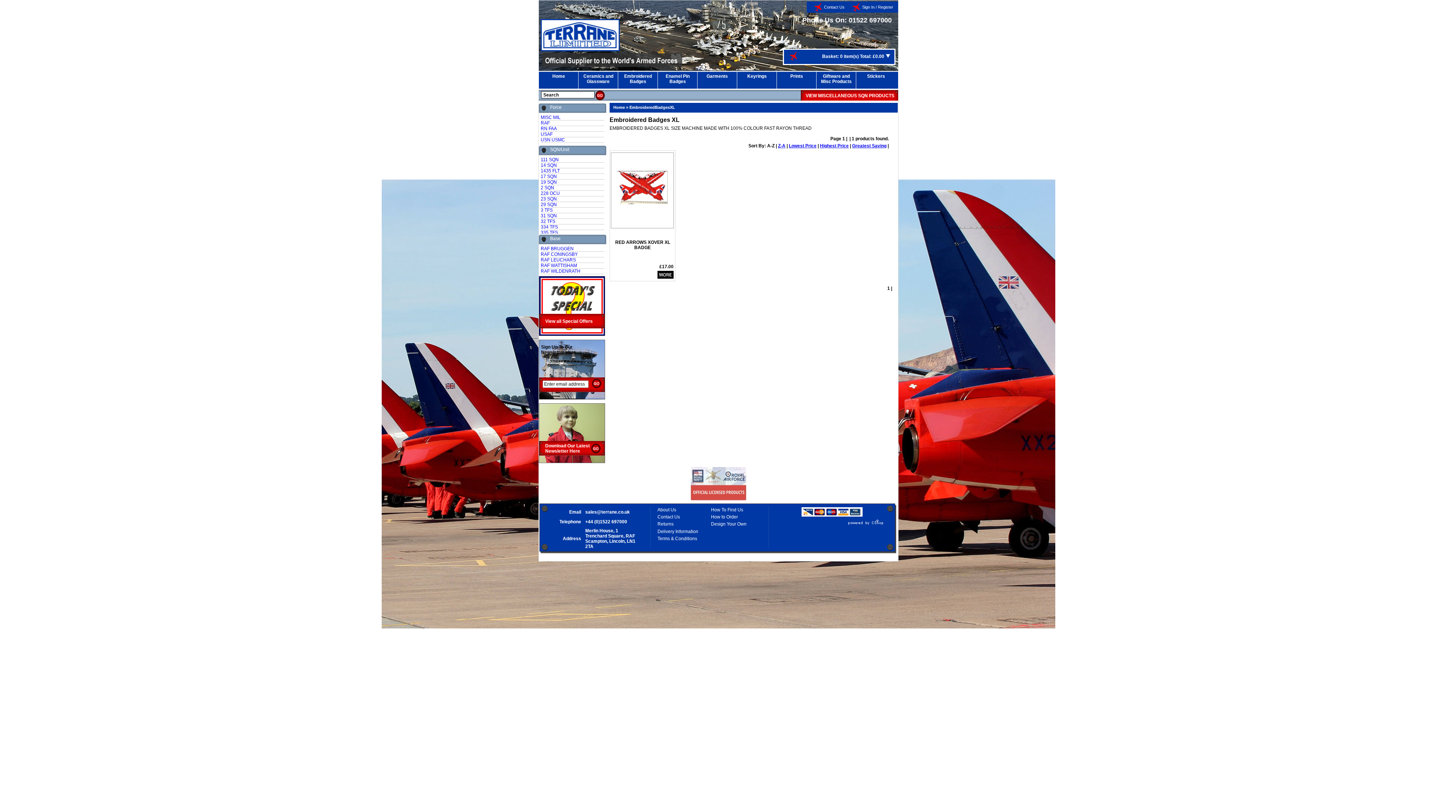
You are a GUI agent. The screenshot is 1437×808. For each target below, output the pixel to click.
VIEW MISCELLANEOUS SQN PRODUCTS (850, 95)
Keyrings (757, 76)
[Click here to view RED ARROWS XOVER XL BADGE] (642, 184)
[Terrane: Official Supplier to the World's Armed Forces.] (580, 49)
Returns (666, 524)
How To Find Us (727, 509)
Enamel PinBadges (678, 79)
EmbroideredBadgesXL (652, 107)
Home (558, 76)
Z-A (781, 146)
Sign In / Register (877, 7)
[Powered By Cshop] (843, 525)
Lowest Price (803, 146)
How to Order (724, 517)
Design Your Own (729, 524)
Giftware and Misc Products (836, 79)
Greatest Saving (869, 146)
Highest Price (834, 146)
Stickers (876, 76)
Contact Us (834, 7)
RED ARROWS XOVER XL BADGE (642, 245)
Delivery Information (678, 531)
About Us (667, 509)
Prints (796, 76)
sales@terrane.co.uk (607, 512)
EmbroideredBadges (638, 79)
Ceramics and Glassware (598, 79)
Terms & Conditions (677, 538)
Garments (717, 76)
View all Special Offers (569, 321)
